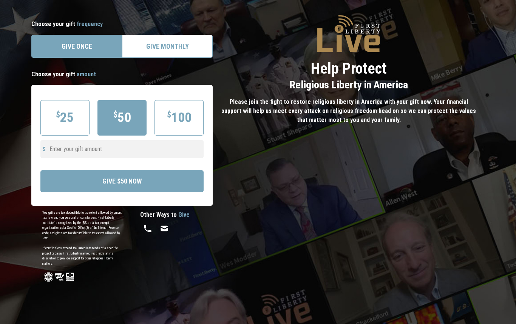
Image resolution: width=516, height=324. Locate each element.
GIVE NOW (122, 181)
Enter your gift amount (75, 149)
